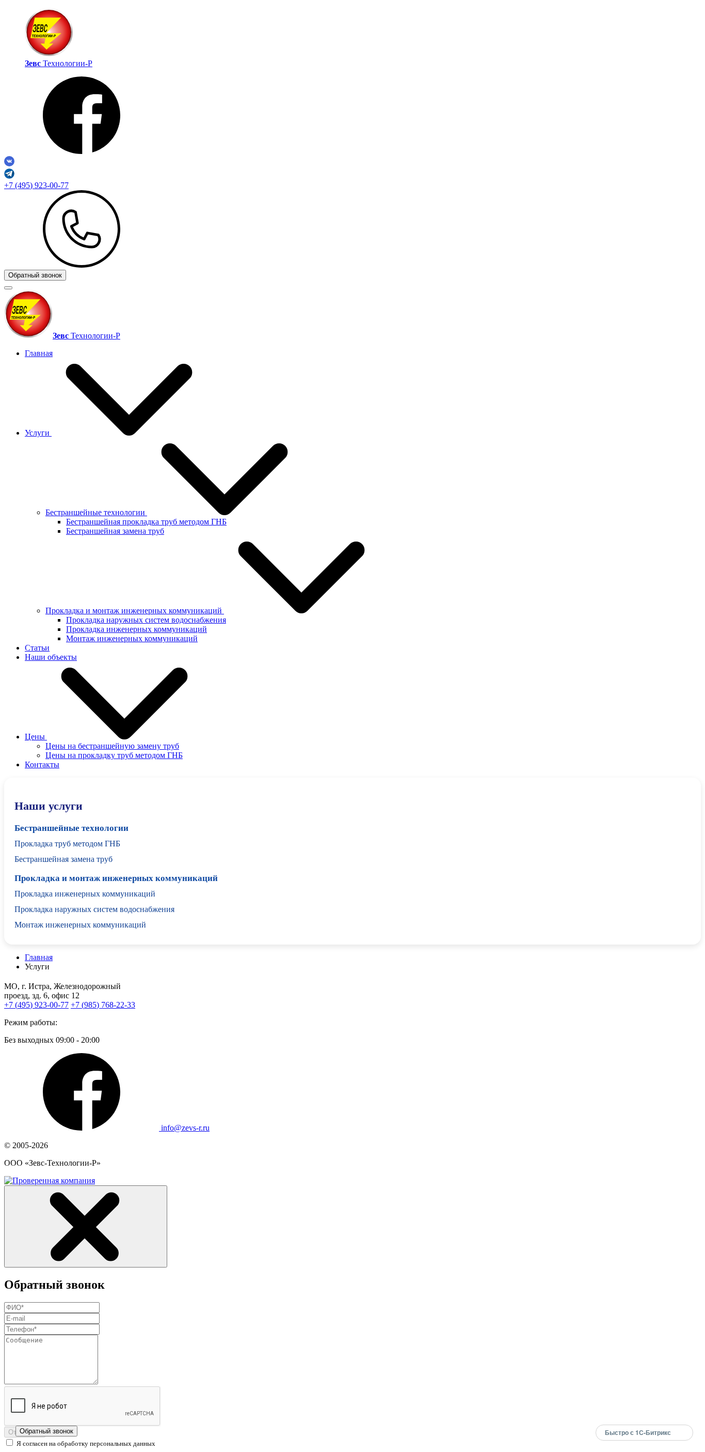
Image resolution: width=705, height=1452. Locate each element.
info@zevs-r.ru (185, 1127)
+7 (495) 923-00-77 (36, 185)
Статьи (37, 647)
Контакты (42, 764)
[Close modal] (85, 1226)
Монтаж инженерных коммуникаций (132, 638)
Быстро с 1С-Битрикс (638, 1432)
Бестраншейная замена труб (115, 531)
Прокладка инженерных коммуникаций (136, 629)
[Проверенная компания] (49, 1180)
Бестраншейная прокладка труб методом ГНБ (146, 521)
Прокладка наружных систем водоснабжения (146, 619)
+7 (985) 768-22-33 (103, 1004)
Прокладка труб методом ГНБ (67, 843)
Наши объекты (51, 657)
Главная (39, 353)
